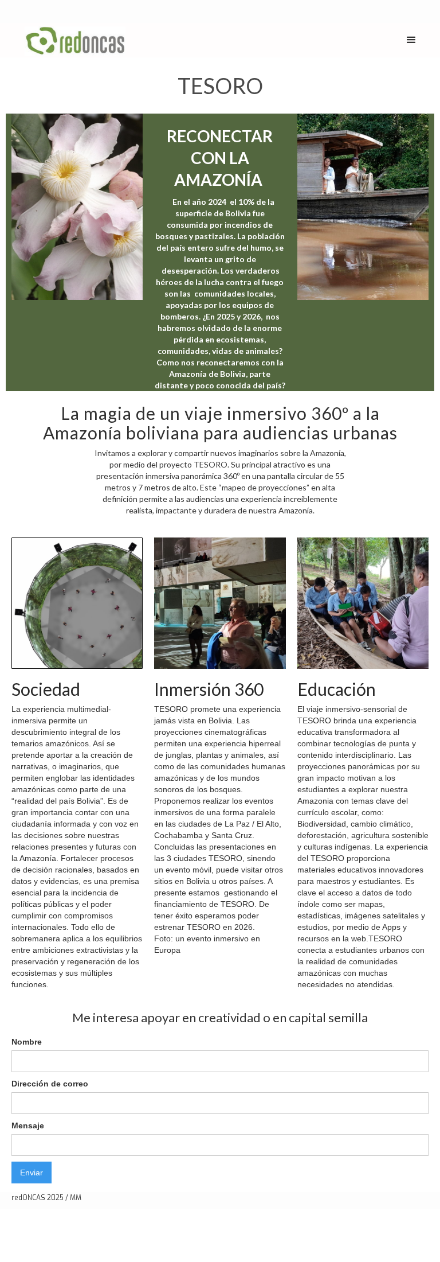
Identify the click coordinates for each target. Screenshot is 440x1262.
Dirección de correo (49, 1083)
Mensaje (27, 1125)
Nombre (26, 1041)
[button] (411, 40)
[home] (75, 40)
